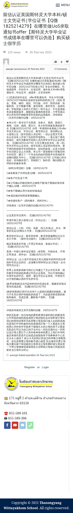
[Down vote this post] (67, 62)
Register (29, 367)
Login (45, 367)
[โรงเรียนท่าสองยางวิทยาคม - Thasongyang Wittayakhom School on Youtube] (15, 425)
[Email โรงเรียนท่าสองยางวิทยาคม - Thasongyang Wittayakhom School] (22, 425)
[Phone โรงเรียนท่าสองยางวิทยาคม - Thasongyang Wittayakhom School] (30, 425)
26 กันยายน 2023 (45, 355)
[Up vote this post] (55, 62)
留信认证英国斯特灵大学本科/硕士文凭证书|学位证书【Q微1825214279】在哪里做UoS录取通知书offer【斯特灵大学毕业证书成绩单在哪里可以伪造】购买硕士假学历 (36, 29)
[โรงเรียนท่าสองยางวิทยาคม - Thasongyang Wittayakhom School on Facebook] (7, 425)
